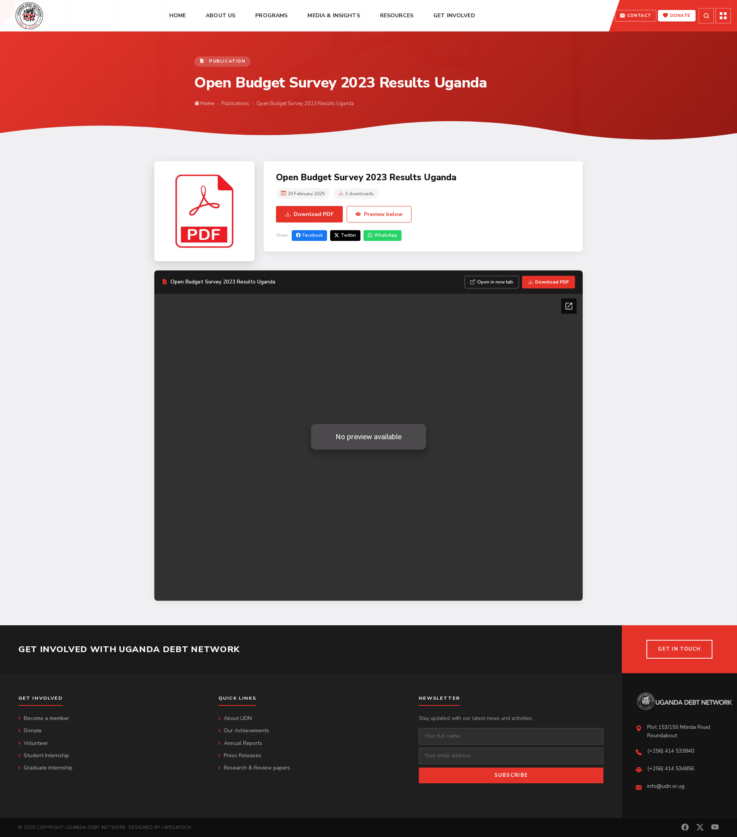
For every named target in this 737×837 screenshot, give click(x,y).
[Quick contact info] (723, 15)
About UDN (238, 718)
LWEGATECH (176, 827)
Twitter (348, 235)
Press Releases (242, 755)
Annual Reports (243, 743)
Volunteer (36, 743)
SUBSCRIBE (511, 775)
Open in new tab (495, 282)
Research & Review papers (257, 767)
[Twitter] (700, 828)
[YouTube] (715, 828)
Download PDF (314, 214)
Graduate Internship (48, 767)
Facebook (312, 235)
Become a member (46, 718)
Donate (33, 730)
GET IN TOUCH (679, 649)
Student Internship (46, 755)
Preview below (383, 214)
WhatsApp (385, 235)
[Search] (706, 15)
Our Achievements (246, 730)
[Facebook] (685, 828)
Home (206, 103)
